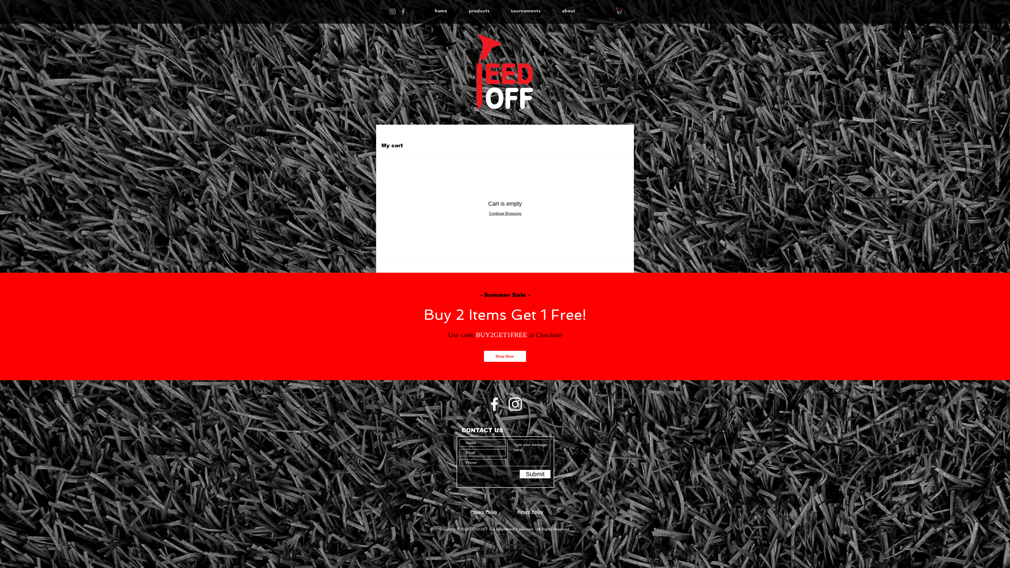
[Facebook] (403, 12)
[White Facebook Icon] (494, 404)
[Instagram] (393, 12)
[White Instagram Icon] (515, 404)
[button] (479, 11)
